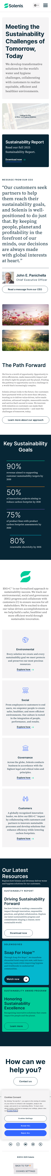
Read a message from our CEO (25, 289)
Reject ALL (25, 1133)
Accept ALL (25, 1126)
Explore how (24, 669)
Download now (18, 933)
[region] (25, 1115)
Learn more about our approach (25, 420)
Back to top (22, 1165)
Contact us (25, 1081)
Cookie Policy (12, 1110)
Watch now (13, 979)
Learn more (16, 1026)
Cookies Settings (25, 1171)
